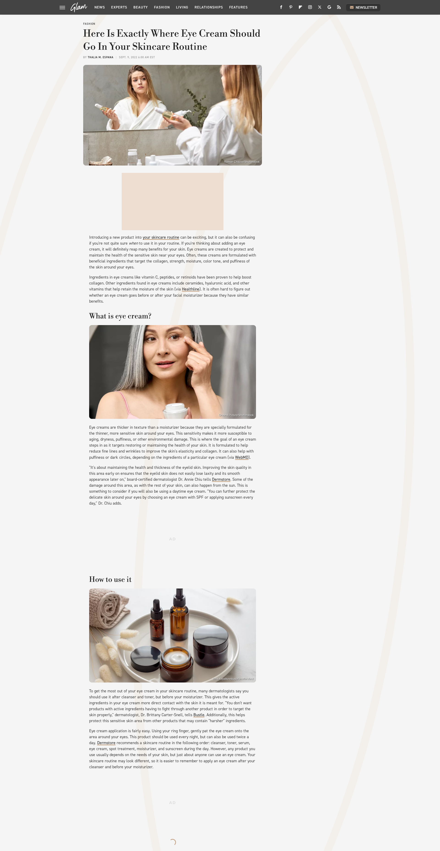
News (99, 7)
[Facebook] (281, 8)
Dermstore (221, 479)
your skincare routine (161, 237)
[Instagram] (310, 8)
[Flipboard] (300, 8)
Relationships (209, 7)
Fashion (162, 7)
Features (238, 7)
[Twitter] (319, 8)
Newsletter (366, 7)
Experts (119, 7)
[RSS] (338, 8)
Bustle (198, 715)
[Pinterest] (290, 8)
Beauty (140, 7)
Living (182, 7)
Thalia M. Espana (100, 57)
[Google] (329, 8)
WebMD (241, 457)
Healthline (190, 289)
